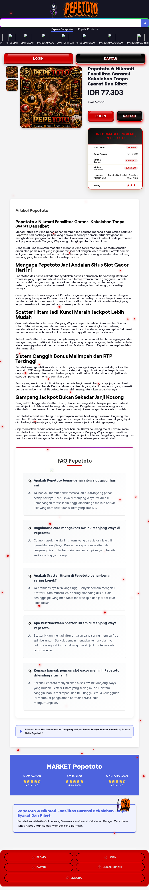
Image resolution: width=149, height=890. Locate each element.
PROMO (41, 855)
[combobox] (70, 23)
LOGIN (38, 58)
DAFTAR (110, 58)
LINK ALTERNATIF (112, 867)
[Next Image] (79, 97)
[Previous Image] (23, 97)
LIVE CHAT (77, 879)
